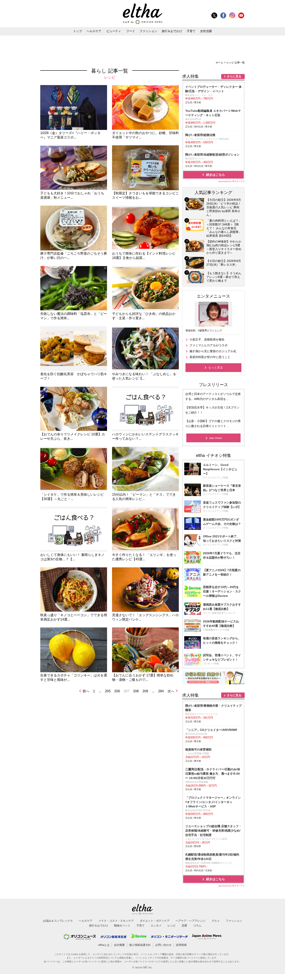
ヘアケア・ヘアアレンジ (191, 920)
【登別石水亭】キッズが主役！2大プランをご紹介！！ (212, 410)
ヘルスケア (94, 31)
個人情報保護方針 (140, 944)
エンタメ (156, 925)
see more (215, 438)
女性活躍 (206, 31)
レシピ (172, 925)
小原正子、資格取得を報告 (206, 339)
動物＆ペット (122, 925)
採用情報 (181, 944)
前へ (86, 691)
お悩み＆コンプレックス (58, 920)
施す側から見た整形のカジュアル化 (212, 351)
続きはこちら (215, 174)
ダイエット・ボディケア (155, 920)
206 (117, 691)
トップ (77, 31)
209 (145, 691)
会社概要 (119, 944)
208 (136, 691)
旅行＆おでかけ (172, 31)
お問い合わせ (163, 944)
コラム (197, 925)
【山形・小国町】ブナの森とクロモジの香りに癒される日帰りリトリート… (213, 423)
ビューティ (113, 31)
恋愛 (184, 925)
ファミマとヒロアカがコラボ (208, 345)
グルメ (216, 920)
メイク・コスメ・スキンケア (116, 920)
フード (130, 31)
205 (108, 691)
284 (161, 691)
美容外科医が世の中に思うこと (209, 357)
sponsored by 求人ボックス (231, 181)
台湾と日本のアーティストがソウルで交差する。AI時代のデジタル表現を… (213, 396)
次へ (171, 691)
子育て (191, 31)
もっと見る (215, 367)
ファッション (148, 31)
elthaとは (104, 944)
